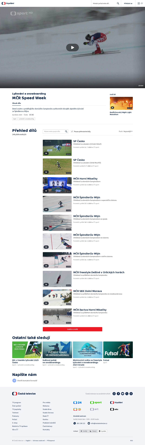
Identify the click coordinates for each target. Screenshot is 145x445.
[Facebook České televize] (118, 393)
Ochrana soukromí (39, 441)
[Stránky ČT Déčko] (77, 410)
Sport (14, 119)
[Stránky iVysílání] (116, 403)
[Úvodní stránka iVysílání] (10, 3)
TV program (16, 402)
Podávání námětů (49, 423)
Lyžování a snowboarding (26, 119)
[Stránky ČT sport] (96, 403)
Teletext (15, 413)
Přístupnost (51, 441)
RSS (131, 441)
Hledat (118, 3)
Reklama (46, 406)
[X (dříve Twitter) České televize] (127, 393)
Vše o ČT (15, 429)
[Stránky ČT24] (77, 403)
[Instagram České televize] (114, 393)
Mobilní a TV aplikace (19, 426)
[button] (72, 47)
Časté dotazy (47, 426)
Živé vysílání (16, 406)
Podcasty (15, 416)
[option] (83, 431)
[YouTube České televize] (122, 393)
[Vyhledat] (66, 131)
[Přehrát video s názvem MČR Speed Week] (72, 47)
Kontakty (46, 429)
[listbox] (93, 431)
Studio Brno (47, 409)
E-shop (14, 423)
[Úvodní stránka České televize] (24, 393)
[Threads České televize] (131, 393)
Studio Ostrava (48, 413)
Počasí (14, 419)
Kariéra (45, 419)
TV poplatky (16, 409)
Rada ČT (46, 416)
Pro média (46, 402)
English (28, 441)
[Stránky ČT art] (94, 410)
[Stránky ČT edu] (114, 410)
